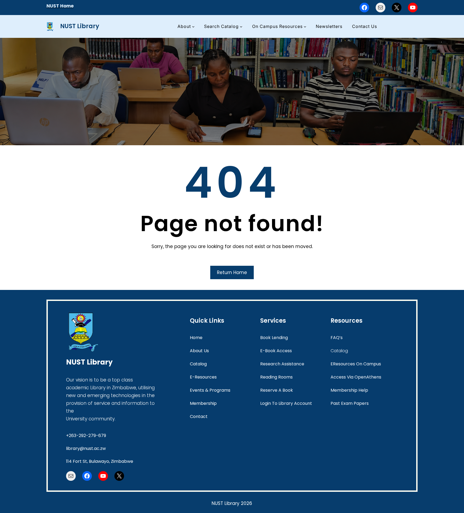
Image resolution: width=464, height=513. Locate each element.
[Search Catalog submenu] (241, 26)
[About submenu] (193, 26)
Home (196, 337)
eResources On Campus (356, 364)
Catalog (198, 364)
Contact (199, 416)
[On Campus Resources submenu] (305, 26)
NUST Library (79, 26)
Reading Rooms (276, 377)
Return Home (232, 272)
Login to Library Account (286, 403)
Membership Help (349, 390)
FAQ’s (337, 337)
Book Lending (274, 337)
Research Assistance (282, 364)
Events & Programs (210, 390)
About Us (199, 351)
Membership (203, 403)
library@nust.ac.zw (86, 448)
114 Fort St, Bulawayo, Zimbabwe (99, 461)
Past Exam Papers (350, 403)
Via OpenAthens (363, 377)
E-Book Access (276, 351)
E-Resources (203, 377)
